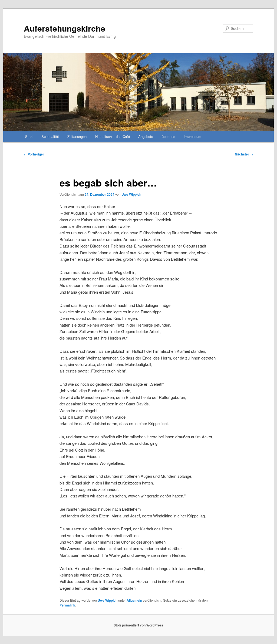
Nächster (244, 154)
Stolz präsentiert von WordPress (139, 625)
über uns (168, 136)
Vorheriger (34, 154)
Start (29, 136)
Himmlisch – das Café (112, 136)
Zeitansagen (77, 136)
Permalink (67, 605)
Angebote (145, 136)
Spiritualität (50, 136)
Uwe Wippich (131, 194)
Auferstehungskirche (64, 28)
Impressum (192, 136)
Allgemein (134, 600)
